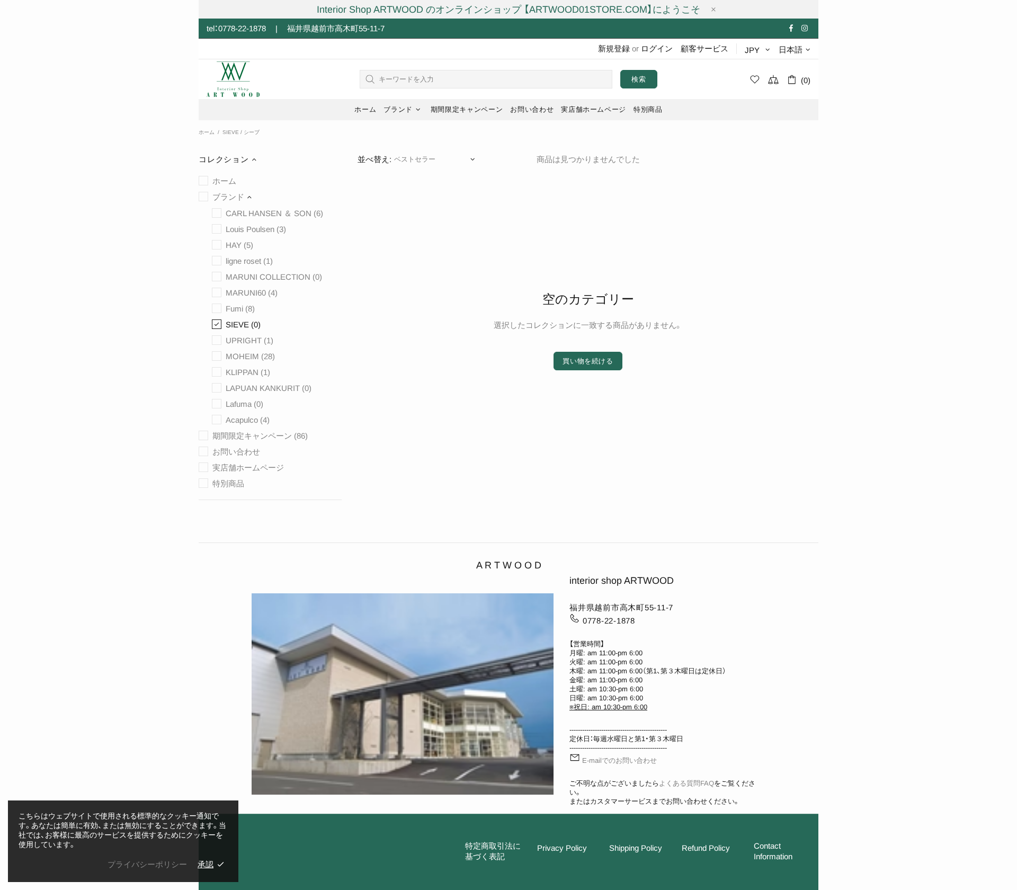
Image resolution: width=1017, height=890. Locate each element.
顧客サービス (704, 48)
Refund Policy (706, 847)
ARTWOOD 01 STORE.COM (233, 79)
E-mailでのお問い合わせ (619, 760)
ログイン (657, 48)
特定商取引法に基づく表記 (493, 851)
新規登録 (614, 48)
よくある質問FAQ (686, 783)
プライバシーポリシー (147, 864)
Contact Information (773, 851)
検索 (638, 79)
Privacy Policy (562, 847)
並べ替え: (374, 159)
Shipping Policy (635, 847)
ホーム (207, 132)
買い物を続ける (588, 361)
